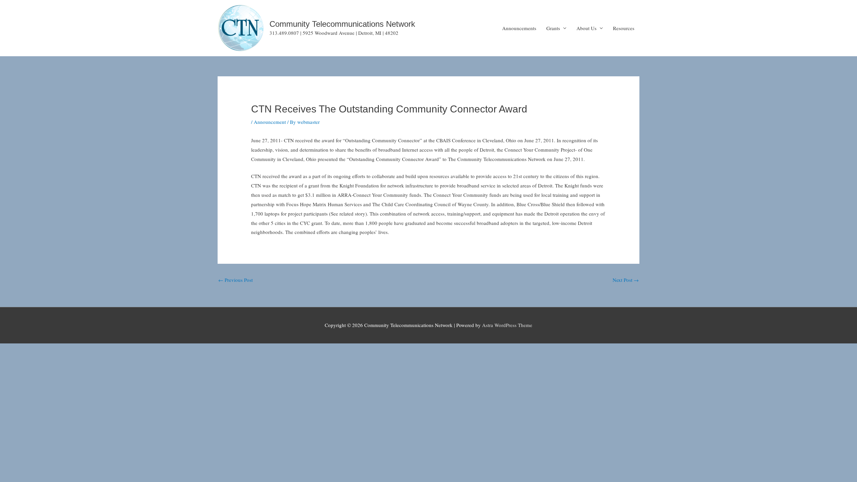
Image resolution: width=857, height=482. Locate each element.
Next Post (626, 279)
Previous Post (235, 279)
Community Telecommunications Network (342, 23)
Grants (553, 28)
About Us (586, 28)
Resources (623, 28)
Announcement (270, 121)
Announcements (519, 28)
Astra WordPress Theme (507, 325)
